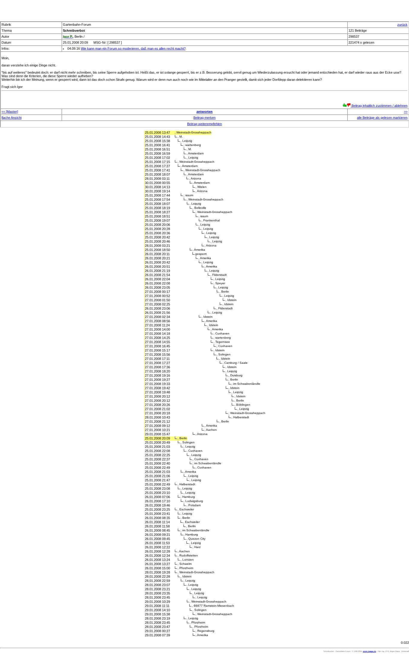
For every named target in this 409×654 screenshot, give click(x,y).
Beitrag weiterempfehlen (204, 124)
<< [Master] (9, 111)
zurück (402, 24)
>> (406, 111)
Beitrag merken (204, 117)
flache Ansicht (11, 117)
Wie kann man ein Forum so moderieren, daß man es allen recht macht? (133, 48)
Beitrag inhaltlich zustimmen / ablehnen (379, 105)
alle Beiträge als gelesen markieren (382, 117)
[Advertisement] (204, 9)
